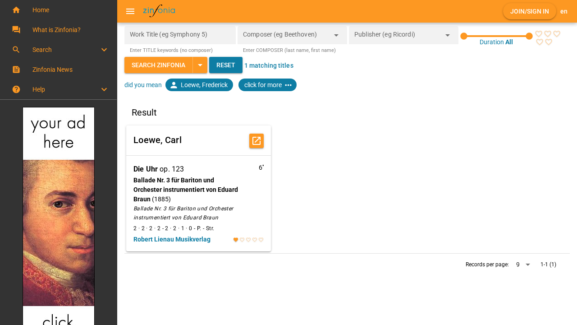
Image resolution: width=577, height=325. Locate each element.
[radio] (539, 34)
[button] (58, 10)
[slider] (496, 36)
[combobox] (285, 37)
